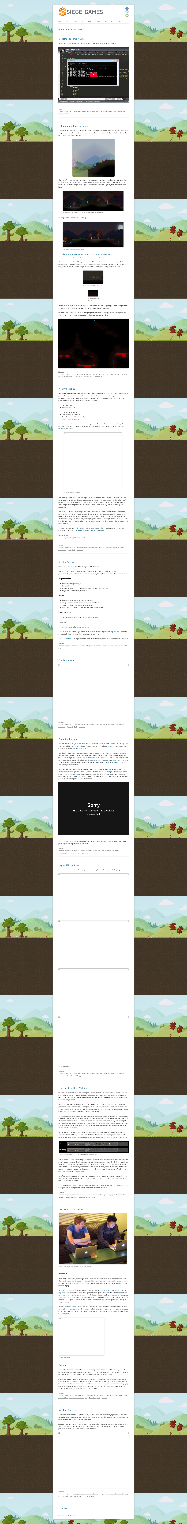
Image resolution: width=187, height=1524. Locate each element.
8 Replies (61, 643)
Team (89, 21)
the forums (61, 428)
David (107, 762)
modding (105, 111)
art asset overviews (96, 760)
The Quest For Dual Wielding (72, 1087)
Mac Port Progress (67, 1410)
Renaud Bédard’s (106, 1290)
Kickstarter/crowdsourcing (93, 851)
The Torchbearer (66, 660)
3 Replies (61, 372)
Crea (67, 21)
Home (60, 21)
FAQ (82, 21)
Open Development (68, 739)
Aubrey (114, 762)
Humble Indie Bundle (79, 748)
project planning (115, 772)
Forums (97, 21)
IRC (72, 428)
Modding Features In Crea (71, 38)
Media (75, 21)
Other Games (106, 851)
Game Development (79, 111)
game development (114, 374)
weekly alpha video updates (91, 758)
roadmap (68, 639)
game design (108, 1195)
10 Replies (61, 1192)
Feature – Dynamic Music (71, 1209)
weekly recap (62, 550)
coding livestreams (76, 774)
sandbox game (112, 111)
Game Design (77, 1195)
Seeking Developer (67, 562)
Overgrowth (112, 746)
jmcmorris (66, 114)
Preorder (119, 21)
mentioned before (70, 1307)
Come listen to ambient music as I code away (89, 530)
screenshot (77, 376)
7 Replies (61, 1071)
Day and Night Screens (69, 865)
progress (61, 376)
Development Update (79, 374)
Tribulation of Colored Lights (73, 125)
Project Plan (108, 21)
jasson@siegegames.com (111, 632)
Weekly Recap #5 (66, 388)
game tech (66, 762)
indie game (99, 111)
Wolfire (80, 746)
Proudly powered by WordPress (67, 1516)
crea (93, 111)
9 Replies (61, 1393)
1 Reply (60, 109)
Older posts (62, 1508)
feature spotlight (109, 1395)
